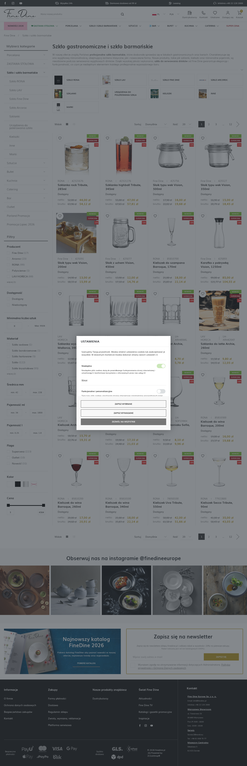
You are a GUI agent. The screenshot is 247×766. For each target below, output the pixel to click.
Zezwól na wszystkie (123, 421)
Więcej (84, 380)
